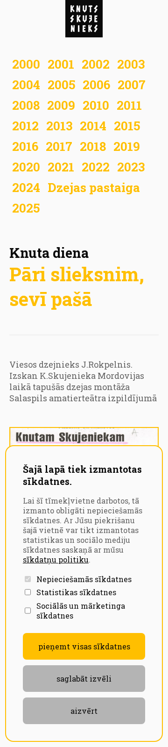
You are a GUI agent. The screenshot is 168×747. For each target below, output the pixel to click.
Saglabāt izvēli (84, 678)
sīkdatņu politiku (56, 559)
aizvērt (84, 711)
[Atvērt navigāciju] (84, 18)
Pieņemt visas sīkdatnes (84, 646)
